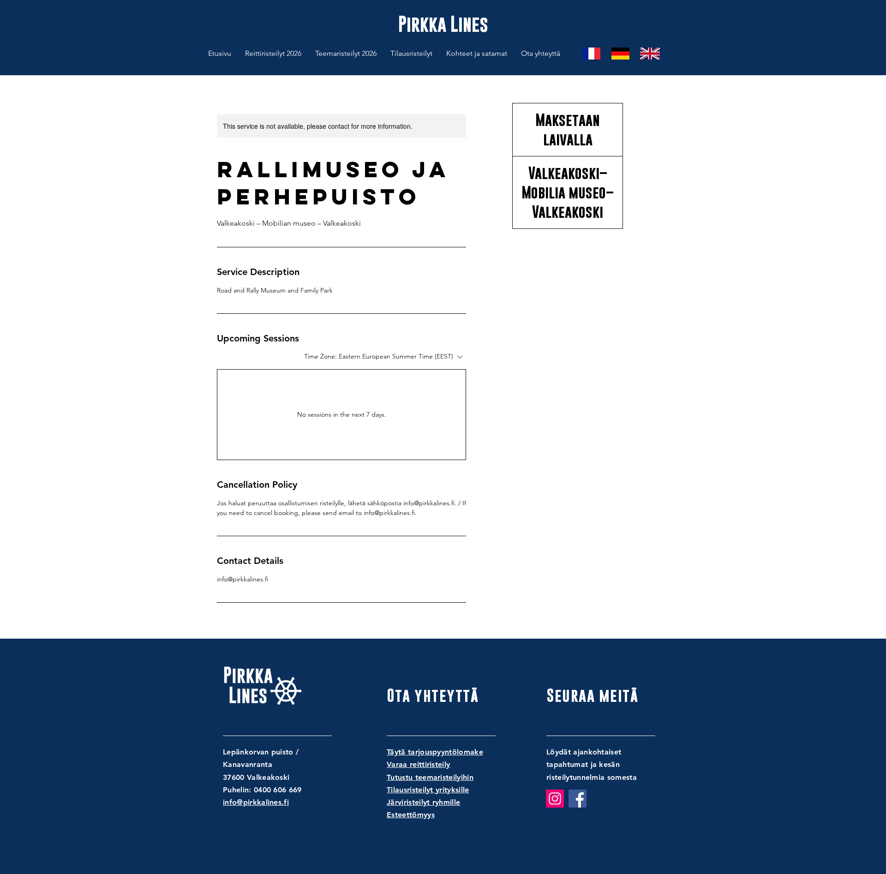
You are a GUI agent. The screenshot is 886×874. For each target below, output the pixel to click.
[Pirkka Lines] (578, 799)
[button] (411, 53)
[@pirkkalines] (555, 799)
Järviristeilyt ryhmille (423, 802)
